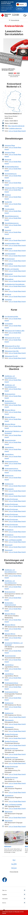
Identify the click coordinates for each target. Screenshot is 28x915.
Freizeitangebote (9, 209)
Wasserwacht (8, 545)
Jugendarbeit (8, 248)
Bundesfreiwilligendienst (12, 167)
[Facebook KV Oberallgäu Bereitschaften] (4, 879)
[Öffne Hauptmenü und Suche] (25, 15)
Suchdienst (8, 294)
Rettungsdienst (9, 279)
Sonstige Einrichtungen (11, 499)
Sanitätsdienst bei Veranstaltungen (15, 284)
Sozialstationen (9, 530)
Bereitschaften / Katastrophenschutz (10, 402)
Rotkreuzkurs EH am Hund (12, 338)
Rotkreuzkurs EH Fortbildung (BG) (14, 331)
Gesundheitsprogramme (12, 216)
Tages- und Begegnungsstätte (13, 540)
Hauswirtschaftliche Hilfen (12, 243)
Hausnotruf (8, 230)
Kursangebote (9, 324)
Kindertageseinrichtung (11, 461)
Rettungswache (9, 489)
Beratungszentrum (10, 394)
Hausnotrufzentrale (10, 440)
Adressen (7, 846)
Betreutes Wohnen (10, 410)
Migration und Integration (12, 269)
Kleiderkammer (9, 475)
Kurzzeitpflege (9, 264)
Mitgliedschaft (9, 274)
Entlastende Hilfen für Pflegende (14, 188)
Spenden (7, 289)
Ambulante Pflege (10, 145)
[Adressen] (14, 837)
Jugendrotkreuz (9, 447)
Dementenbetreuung (10, 174)
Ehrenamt (7, 181)
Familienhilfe (8, 202)
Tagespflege (8, 299)
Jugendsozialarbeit (10, 254)
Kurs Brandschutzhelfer (11, 316)
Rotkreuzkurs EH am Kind (12, 346)
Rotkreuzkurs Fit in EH (11, 356)
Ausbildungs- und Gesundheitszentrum (11, 377)
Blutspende (8, 159)
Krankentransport (10, 259)
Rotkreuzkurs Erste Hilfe (12, 351)
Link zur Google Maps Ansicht (17, 131)
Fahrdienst (8, 195)
